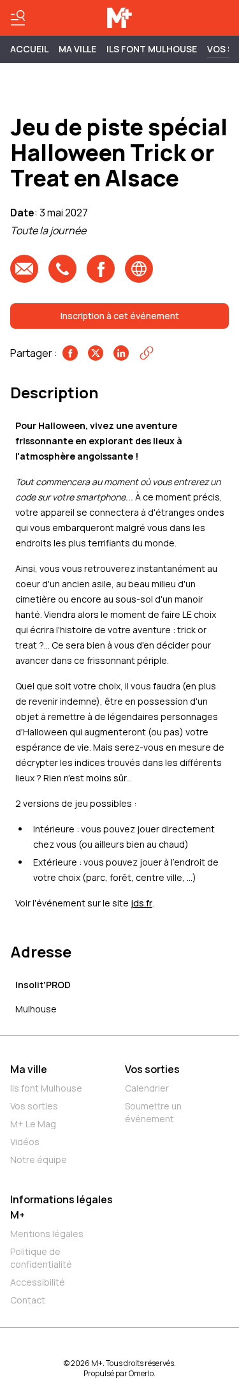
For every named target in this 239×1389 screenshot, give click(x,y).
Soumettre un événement (153, 1112)
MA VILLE (77, 49)
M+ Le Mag (33, 1124)
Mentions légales (46, 1234)
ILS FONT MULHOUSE (151, 49)
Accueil (29, 49)
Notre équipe (38, 1159)
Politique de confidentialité (41, 1257)
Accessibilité (37, 1282)
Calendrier (147, 1088)
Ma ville (28, 1069)
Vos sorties (34, 1106)
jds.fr (141, 903)
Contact (27, 1300)
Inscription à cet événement (120, 316)
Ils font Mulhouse (46, 1088)
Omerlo (141, 1373)
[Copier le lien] (146, 353)
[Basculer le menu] (17, 18)
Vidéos (25, 1142)
